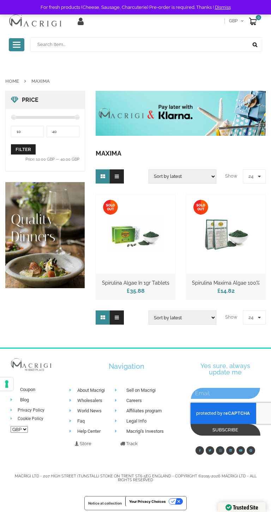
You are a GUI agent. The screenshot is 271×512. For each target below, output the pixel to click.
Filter (23, 149)
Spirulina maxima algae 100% (226, 283)
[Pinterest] (251, 450)
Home (12, 81)
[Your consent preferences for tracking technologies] (6, 384)
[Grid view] (103, 176)
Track (131, 443)
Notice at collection (105, 503)
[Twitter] (210, 450)
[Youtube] (240, 450)
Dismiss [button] (223, 7)
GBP (233, 20)
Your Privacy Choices (147, 501)
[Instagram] (220, 450)
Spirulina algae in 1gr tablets (135, 283)
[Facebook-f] (199, 450)
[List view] (117, 176)
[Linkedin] (230, 450)
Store (85, 443)
